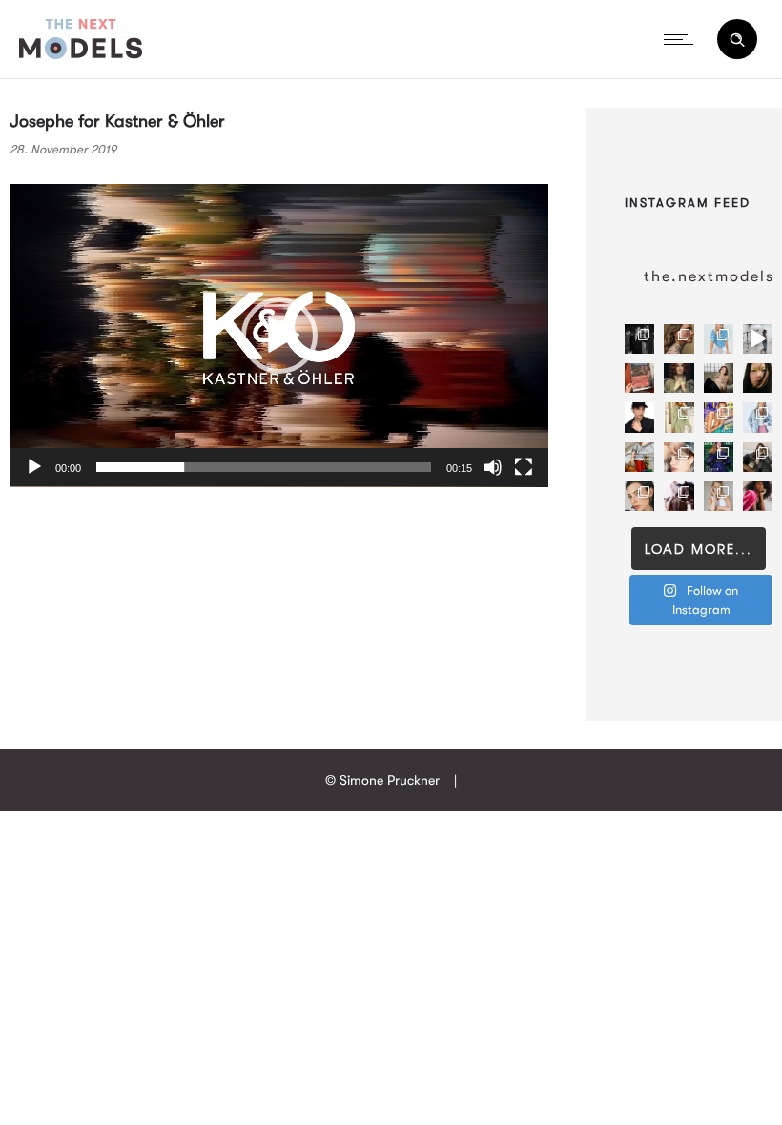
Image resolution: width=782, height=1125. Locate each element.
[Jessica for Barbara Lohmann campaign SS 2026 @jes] (678, 496)
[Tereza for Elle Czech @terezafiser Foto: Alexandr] (639, 339)
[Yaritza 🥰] (757, 496)
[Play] (34, 467)
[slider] (263, 467)
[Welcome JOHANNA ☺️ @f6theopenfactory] (718, 339)
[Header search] (737, 40)
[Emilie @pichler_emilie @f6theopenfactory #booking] (757, 339)
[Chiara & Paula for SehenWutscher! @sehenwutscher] (757, 457)
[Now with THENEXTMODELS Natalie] (718, 378)
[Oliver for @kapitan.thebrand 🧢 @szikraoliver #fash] (639, 417)
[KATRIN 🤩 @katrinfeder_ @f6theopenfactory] (757, 417)
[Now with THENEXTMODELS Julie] (678, 378)
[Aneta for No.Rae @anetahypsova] (639, 496)
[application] (279, 335)
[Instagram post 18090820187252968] (639, 457)
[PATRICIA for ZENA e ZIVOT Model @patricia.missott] (678, 417)
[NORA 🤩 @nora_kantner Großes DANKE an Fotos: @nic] (678, 457)
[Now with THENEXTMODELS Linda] (757, 378)
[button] (279, 335)
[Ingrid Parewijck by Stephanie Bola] (718, 496)
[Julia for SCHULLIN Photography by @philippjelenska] (678, 339)
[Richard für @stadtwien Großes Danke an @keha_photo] (639, 378)
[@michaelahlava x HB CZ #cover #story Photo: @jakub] (718, 457)
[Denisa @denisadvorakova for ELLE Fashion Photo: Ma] (718, 417)
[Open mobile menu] (683, 39)
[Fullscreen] (523, 467)
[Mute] (493, 467)
